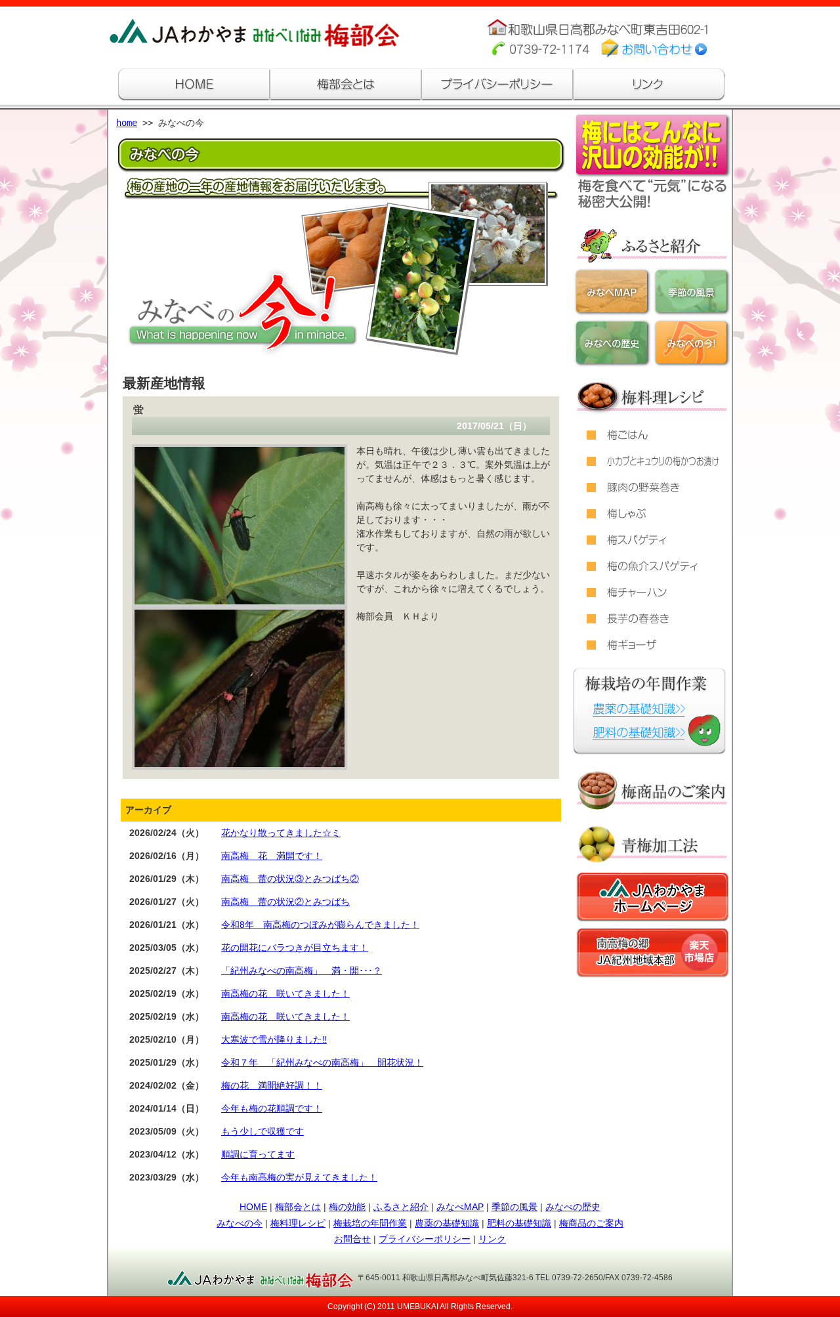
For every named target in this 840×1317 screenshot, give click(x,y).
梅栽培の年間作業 (370, 1223)
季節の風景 (514, 1207)
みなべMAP (460, 1207)
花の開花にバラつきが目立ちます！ (294, 947)
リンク (492, 1239)
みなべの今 (239, 1223)
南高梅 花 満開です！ (271, 855)
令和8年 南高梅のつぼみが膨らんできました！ (320, 924)
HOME (253, 1207)
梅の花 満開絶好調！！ (271, 1085)
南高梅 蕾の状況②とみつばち (285, 901)
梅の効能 (347, 1207)
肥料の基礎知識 (519, 1223)
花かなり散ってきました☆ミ (281, 832)
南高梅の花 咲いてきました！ (285, 993)
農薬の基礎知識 (447, 1223)
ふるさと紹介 (401, 1207)
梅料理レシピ (298, 1223)
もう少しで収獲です (262, 1131)
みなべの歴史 (572, 1207)
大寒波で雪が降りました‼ (274, 1039)
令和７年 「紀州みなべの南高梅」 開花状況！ (322, 1062)
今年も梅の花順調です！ (271, 1108)
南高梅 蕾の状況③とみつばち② (290, 878)
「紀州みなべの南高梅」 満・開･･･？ (301, 970)
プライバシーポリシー (425, 1239)
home (126, 122)
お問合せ (352, 1239)
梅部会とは (298, 1207)
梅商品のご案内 (591, 1223)
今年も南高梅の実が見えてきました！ (299, 1177)
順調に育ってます (258, 1154)
